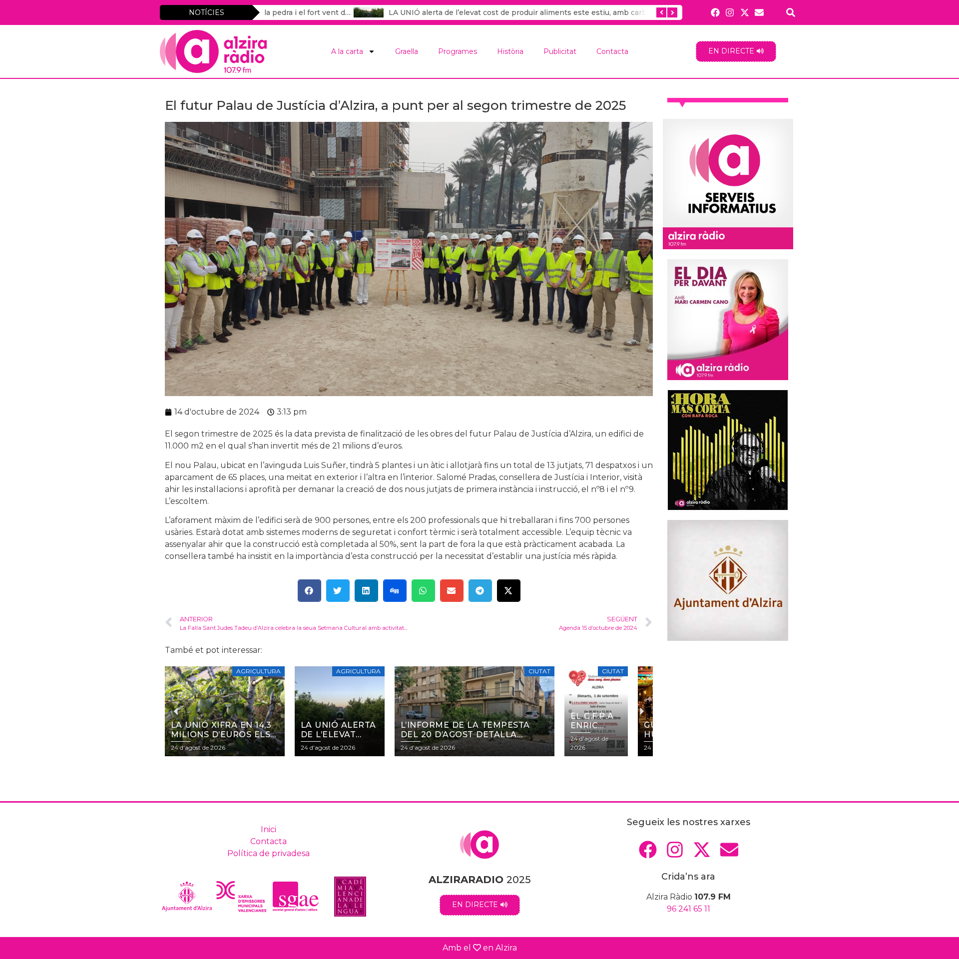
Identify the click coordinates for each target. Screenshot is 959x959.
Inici (268, 829)
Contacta (612, 51)
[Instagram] (730, 12)
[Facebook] (715, 12)
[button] (309, 590)
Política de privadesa (268, 853)
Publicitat (559, 51)
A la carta (347, 51)
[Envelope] (759, 12)
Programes (457, 51)
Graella (406, 51)
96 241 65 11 (688, 909)
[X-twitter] (744, 12)
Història (510, 51)
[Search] (791, 12)
